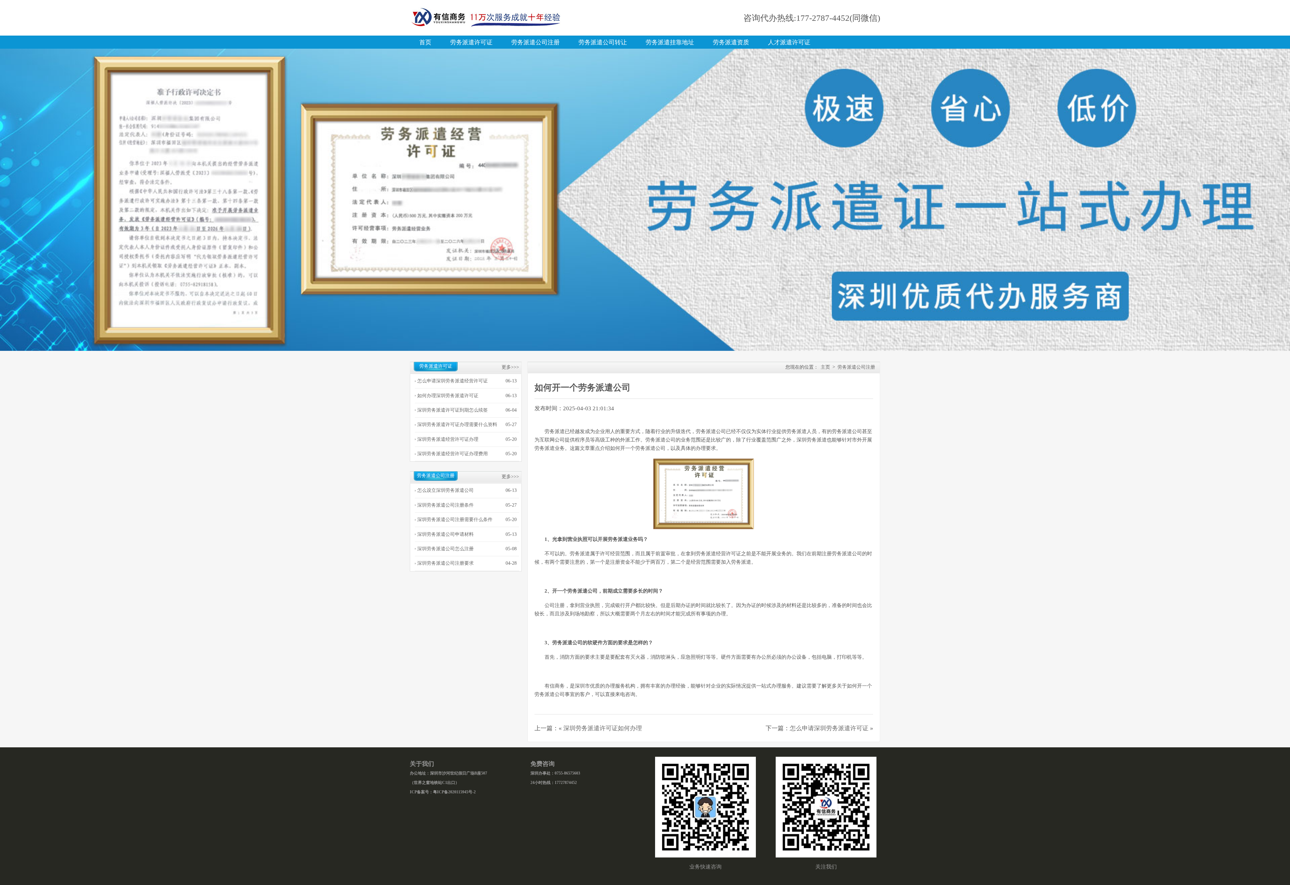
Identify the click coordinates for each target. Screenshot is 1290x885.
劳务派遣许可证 (471, 42)
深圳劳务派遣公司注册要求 (445, 563)
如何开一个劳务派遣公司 (582, 387)
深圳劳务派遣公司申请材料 (445, 534)
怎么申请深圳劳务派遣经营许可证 (452, 380)
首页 (425, 42)
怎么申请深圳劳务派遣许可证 (829, 728)
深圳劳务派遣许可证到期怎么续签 (452, 410)
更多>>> (510, 367)
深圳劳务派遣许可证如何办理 (602, 728)
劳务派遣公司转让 (602, 42)
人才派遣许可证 (789, 42)
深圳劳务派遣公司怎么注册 (445, 548)
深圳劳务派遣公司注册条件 (445, 505)
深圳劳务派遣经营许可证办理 (447, 439)
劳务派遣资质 (731, 42)
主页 (825, 367)
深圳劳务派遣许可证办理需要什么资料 (457, 424)
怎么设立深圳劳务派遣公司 (445, 490)
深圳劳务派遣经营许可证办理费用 (452, 453)
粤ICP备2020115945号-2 (454, 792)
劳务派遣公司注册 (535, 42)
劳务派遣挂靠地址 (670, 42)
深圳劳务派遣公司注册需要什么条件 (454, 519)
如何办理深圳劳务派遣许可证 (447, 395)
